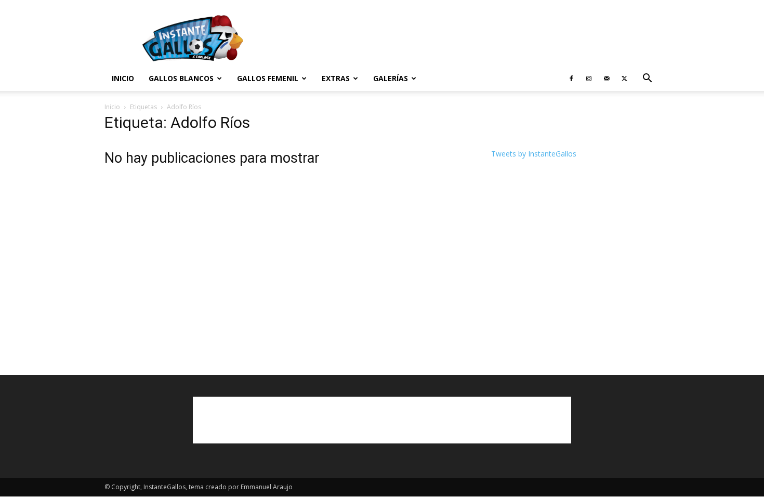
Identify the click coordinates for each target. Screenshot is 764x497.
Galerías (390, 78)
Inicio (123, 78)
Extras (336, 78)
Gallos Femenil (267, 78)
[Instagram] (589, 78)
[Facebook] (571, 78)
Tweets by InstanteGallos (533, 154)
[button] (647, 79)
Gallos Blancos (181, 78)
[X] (624, 78)
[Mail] (606, 78)
